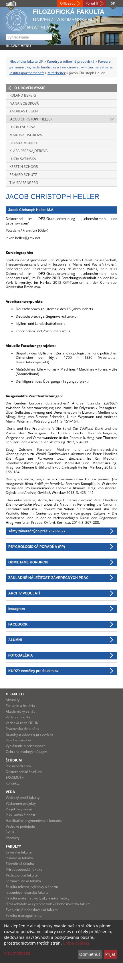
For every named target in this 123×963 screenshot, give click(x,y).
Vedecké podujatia (20, 826)
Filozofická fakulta (20, 863)
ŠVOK (10, 832)
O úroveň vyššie (29, 87)
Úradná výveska (18, 740)
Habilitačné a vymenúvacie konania (34, 820)
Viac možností (17, 953)
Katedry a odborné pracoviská (70, 61)
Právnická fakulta (19, 857)
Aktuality (12, 699)
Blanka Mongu (23, 143)
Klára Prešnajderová (28, 150)
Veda (10, 791)
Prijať (110, 954)
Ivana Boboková (24, 103)
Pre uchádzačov (18, 766)
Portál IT (92, 3)
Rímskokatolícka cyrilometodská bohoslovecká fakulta (48, 903)
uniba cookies (76, 943)
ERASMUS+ (15, 777)
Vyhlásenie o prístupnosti (25, 745)
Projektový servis (19, 809)
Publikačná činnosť (20, 814)
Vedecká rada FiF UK (22, 722)
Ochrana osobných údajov (26, 751)
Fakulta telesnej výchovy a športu (32, 886)
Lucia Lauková (22, 126)
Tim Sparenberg (23, 182)
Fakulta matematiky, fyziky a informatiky (37, 898)
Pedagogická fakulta (22, 875)
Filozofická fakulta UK (26, 61)
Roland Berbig (22, 95)
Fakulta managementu (23, 915)
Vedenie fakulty (18, 717)
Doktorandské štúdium (24, 771)
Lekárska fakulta (19, 852)
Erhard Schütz (23, 174)
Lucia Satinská (22, 158)
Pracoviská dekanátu (22, 728)
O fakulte (15, 694)
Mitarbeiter (56, 72)
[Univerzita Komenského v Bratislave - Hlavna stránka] (16, 19)
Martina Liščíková (25, 135)
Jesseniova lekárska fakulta (27, 892)
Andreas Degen (23, 111)
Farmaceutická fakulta (23, 880)
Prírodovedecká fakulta (24, 869)
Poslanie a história (20, 705)
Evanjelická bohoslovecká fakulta (32, 909)
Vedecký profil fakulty (22, 797)
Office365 (68, 3)
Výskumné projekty (21, 803)
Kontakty (12, 783)
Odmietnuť (89, 954)
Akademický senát (20, 711)
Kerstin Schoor (23, 166)
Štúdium (14, 760)
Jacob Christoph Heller (30, 119)
